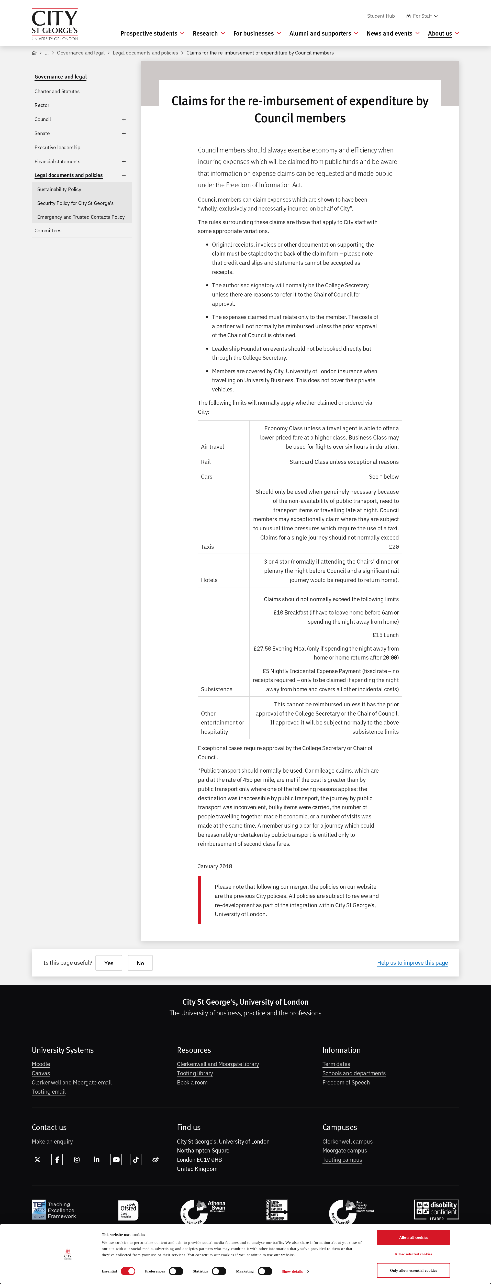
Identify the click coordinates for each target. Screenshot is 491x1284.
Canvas (41, 1073)
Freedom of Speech (346, 1082)
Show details (292, 1271)
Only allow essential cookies (413, 1270)
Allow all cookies (413, 1237)
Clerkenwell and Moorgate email (71, 1082)
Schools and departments (354, 1073)
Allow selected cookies (413, 1254)
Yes (108, 963)
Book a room (192, 1082)
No (140, 963)
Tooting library (195, 1073)
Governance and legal (81, 52)
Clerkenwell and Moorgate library (218, 1063)
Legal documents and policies (145, 52)
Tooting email (48, 1091)
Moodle (41, 1063)
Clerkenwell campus (347, 1141)
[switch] (176, 1271)
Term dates (336, 1063)
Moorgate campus (344, 1150)
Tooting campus (342, 1159)
